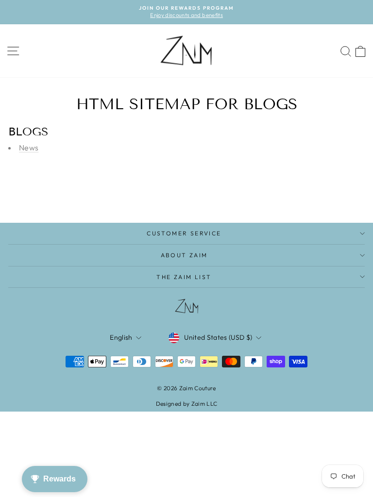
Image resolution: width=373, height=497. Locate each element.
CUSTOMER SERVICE (184, 233)
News (28, 147)
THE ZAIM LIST (183, 277)
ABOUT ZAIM (184, 255)
